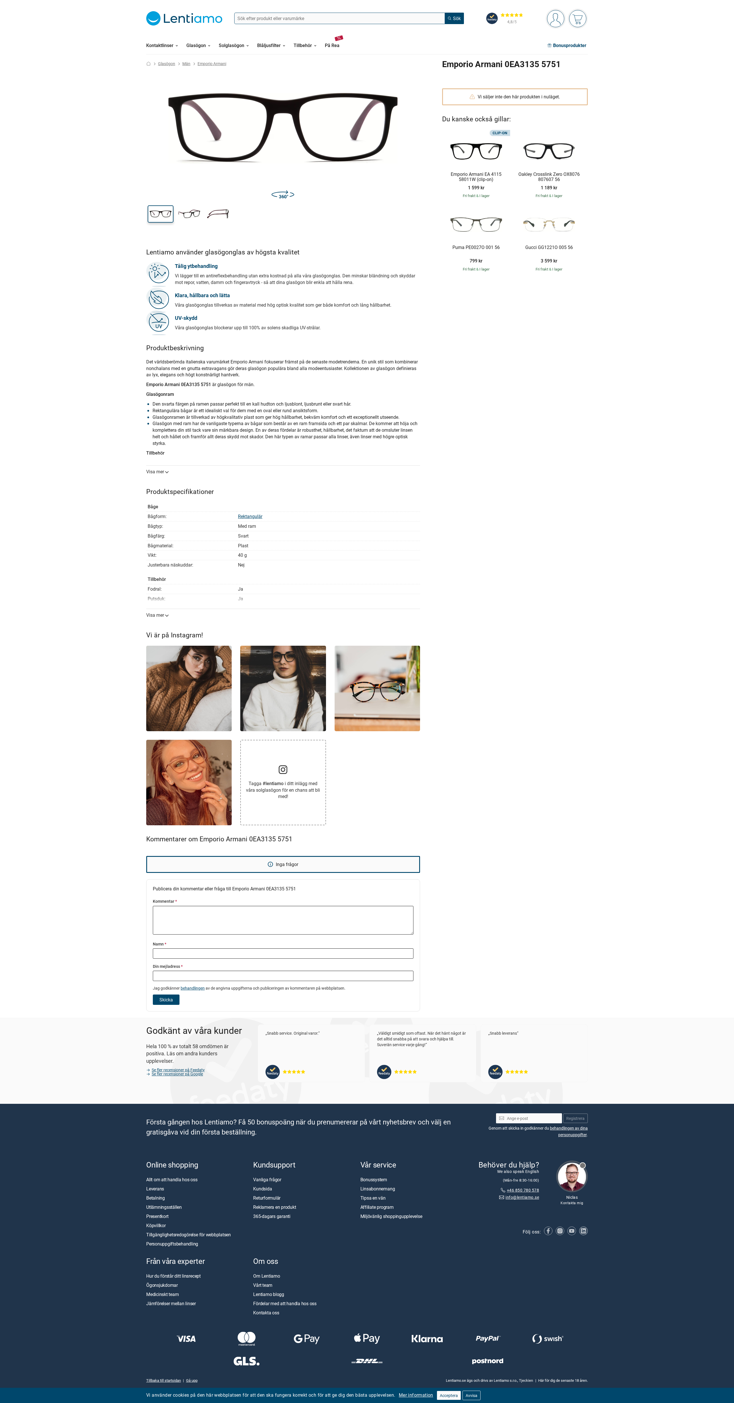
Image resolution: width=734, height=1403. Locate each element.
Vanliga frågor (267, 1179)
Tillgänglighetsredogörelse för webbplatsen (188, 1234)
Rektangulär (250, 516)
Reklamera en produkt (274, 1207)
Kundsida (262, 1188)
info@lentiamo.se (522, 1197)
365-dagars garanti (271, 1216)
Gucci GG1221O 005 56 (549, 247)
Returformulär (266, 1197)
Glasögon (166, 63)
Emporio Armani (212, 63)
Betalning (155, 1197)
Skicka (166, 1000)
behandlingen (193, 988)
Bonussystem (373, 1179)
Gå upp (192, 1380)
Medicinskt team (162, 1294)
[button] (160, 214)
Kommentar (165, 901)
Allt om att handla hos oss (172, 1179)
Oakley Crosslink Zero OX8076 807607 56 (549, 177)
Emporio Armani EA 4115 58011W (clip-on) (476, 177)
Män (186, 63)
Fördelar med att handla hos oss (285, 1303)
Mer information (416, 1395)
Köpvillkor (156, 1225)
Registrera (575, 1118)
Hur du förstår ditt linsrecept (173, 1275)
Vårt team (262, 1285)
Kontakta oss (266, 1312)
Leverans (155, 1188)
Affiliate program (377, 1207)
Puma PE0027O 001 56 (476, 247)
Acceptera (449, 1395)
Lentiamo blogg (268, 1294)
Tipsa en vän (373, 1197)
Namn (159, 944)
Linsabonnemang (377, 1188)
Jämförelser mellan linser (171, 1303)
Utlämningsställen (164, 1207)
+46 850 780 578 (523, 1189)
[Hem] (148, 63)
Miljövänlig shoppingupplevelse (391, 1216)
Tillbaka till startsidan (163, 1380)
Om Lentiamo (266, 1275)
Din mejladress (168, 966)
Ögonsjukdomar (162, 1285)
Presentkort (157, 1216)
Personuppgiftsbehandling (172, 1243)
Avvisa (471, 1395)
